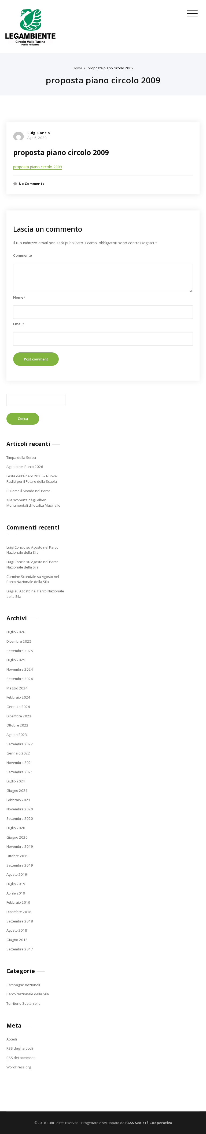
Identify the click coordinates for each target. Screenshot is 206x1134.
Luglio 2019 (15, 883)
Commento (22, 255)
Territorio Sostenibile (23, 1003)
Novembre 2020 (19, 809)
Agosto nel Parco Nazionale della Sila (32, 550)
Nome (19, 297)
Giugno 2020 (17, 837)
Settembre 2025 (19, 650)
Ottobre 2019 (17, 855)
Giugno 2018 (17, 939)
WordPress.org (18, 1067)
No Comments (31, 183)
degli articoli (19, 1048)
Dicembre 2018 (18, 911)
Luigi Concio (38, 132)
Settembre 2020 (19, 818)
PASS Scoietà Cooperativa (148, 1122)
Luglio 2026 (15, 631)
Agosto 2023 (16, 734)
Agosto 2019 (16, 874)
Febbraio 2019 (18, 902)
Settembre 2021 (19, 772)
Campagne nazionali (23, 984)
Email (18, 323)
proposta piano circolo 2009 (111, 68)
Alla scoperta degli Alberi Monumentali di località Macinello (33, 503)
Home (77, 68)
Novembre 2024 (19, 669)
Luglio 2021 (15, 781)
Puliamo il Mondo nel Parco (28, 490)
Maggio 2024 (17, 688)
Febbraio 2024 (18, 697)
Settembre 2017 (19, 949)
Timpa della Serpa (21, 457)
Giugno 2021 (17, 790)
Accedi (11, 1039)
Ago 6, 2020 (37, 137)
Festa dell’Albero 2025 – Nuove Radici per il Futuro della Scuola (31, 479)
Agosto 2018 (16, 930)
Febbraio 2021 (18, 799)
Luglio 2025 (15, 659)
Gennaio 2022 (18, 753)
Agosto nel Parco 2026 (24, 466)
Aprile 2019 (15, 893)
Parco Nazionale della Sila (27, 994)
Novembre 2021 (19, 762)
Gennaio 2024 (18, 706)
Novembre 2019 (19, 846)
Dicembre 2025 (18, 641)
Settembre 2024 (19, 678)
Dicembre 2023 (18, 716)
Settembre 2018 (19, 921)
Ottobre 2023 (17, 725)
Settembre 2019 (19, 865)
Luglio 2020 (15, 827)
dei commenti (20, 1057)
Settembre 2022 (19, 744)
